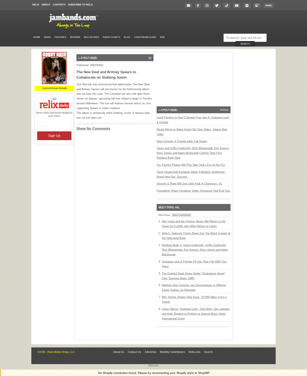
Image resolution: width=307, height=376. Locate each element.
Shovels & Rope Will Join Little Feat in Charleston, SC (189, 183)
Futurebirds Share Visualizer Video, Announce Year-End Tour (193, 190)
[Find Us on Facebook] (199, 5)
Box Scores (91, 37)
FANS (268, 5)
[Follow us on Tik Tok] (227, 5)
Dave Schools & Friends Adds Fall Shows (182, 141)
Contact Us (134, 352)
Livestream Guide (145, 37)
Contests (59, 4)
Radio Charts (111, 37)
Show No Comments (93, 129)
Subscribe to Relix (80, 4)
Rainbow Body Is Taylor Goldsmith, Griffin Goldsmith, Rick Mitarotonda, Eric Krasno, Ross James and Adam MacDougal (195, 250)
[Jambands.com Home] (74, 28)
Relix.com (194, 352)
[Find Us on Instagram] (208, 5)
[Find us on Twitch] (258, 5)
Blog (127, 37)
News (47, 37)
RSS (162, 37)
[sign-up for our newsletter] (189, 5)
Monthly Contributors (172, 352)
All (149, 57)
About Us (118, 352)
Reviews (75, 37)
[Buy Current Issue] (54, 83)
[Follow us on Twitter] (218, 5)
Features (60, 37)
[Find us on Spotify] (248, 5)
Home (36, 37)
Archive (224, 110)
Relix (35, 4)
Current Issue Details (54, 88)
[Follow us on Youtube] (238, 5)
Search (208, 352)
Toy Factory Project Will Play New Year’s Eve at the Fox (191, 164)
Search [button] (245, 44)
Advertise (150, 352)
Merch (46, 4)
